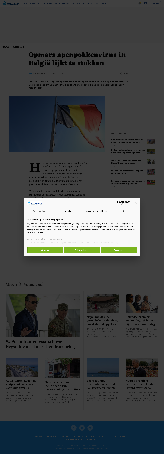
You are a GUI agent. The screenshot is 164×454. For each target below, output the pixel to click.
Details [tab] (67, 211)
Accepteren (119, 250)
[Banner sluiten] (136, 203)
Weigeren (45, 250)
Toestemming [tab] (39, 211)
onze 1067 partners (42, 223)
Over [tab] (125, 211)
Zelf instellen (80, 250)
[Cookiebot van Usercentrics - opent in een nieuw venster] (119, 203)
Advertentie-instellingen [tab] (96, 211)
